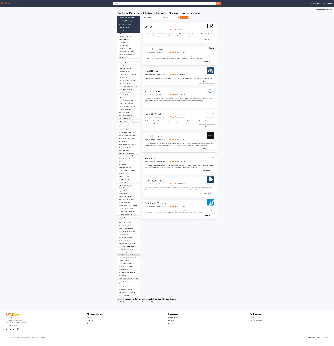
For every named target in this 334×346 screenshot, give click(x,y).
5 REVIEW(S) (182, 117)
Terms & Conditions (322, 337)
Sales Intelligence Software (126, 263)
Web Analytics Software (125, 295)
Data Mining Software (125, 118)
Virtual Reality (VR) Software (127, 292)
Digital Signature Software (126, 121)
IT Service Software (124, 162)
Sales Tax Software (124, 275)
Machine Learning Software (127, 208)
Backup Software (123, 66)
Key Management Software (126, 185)
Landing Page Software (125, 197)
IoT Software (122, 164)
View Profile (207, 39)
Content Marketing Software (127, 106)
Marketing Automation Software (128, 217)
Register (329, 3)
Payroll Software (123, 234)
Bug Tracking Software (125, 83)
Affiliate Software (124, 39)
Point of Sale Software (125, 240)
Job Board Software (124, 179)
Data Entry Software (124, 112)
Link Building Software (125, 188)
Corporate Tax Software (125, 95)
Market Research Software (126, 211)
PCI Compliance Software (126, 237)
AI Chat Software (123, 42)
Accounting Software (125, 37)
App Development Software (127, 51)
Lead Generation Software (126, 199)
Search (218, 3)
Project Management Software (127, 243)
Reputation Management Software (129, 258)
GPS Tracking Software (125, 147)
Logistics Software (124, 191)
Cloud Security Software (126, 103)
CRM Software (123, 98)
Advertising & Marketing (125, 21)
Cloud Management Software (127, 101)
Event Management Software (127, 135)
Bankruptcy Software (125, 68)
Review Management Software (127, 252)
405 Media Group (152, 114)
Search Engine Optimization (126, 17)
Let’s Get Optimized (154, 49)
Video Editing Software (125, 290)
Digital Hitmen (151, 71)
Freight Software (123, 141)
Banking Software (124, 63)
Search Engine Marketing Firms (25, 337)
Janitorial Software (124, 173)
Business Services (124, 27)
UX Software (122, 284)
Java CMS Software (124, 176)
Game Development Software (127, 144)
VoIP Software (123, 287)
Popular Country (315, 3)
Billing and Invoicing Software (127, 74)
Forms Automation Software (127, 138)
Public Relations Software (126, 228)
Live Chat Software (124, 194)
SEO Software (123, 34)
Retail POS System (124, 260)
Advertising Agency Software (127, 54)
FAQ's (89, 324)
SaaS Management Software (127, 272)
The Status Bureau (153, 136)
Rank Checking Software (126, 249)
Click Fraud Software (125, 92)
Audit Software (123, 57)
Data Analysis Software (125, 115)
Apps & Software (123, 31)
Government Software (125, 150)
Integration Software (125, 167)
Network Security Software (126, 223)
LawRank (149, 26)
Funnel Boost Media (154, 180)
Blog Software (123, 77)
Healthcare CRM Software (126, 153)
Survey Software (123, 269)
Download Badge (173, 317)
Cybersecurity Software (125, 109)
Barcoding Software (124, 71)
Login (323, 3)
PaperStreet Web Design (156, 203)
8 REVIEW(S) (182, 184)
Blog (251, 324)
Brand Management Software (127, 80)
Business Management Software (128, 86)
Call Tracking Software (125, 89)
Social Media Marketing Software (128, 278)
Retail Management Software (127, 255)
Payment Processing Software (127, 231)
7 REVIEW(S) (182, 52)
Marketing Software (124, 202)
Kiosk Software (123, 182)
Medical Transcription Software (128, 205)
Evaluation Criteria (173, 324)
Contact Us (90, 320)
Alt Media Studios (153, 91)
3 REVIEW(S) (182, 94)
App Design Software (125, 48)
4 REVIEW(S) (182, 139)
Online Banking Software (126, 226)
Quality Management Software (127, 246)
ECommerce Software (125, 130)
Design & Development (125, 24)
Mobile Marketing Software (126, 220)
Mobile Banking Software (126, 214)
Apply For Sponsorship (256, 320)
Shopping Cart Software (126, 266)
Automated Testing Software (127, 60)
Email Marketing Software (126, 133)
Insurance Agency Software (127, 170)
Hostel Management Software (127, 156)
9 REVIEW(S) (182, 30)
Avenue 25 (149, 158)
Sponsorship (171, 320)
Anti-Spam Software (124, 45)
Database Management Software (128, 124)
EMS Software (123, 127)
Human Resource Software (126, 159)
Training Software (124, 281)
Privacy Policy (311, 337)
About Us (89, 317)
